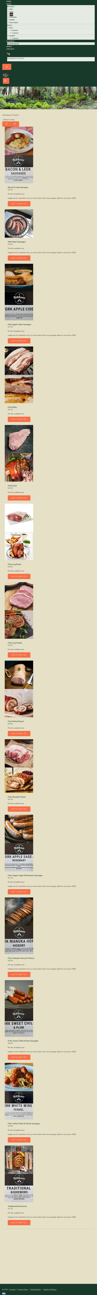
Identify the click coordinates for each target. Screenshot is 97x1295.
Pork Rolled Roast (16, 721)
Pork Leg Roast (14, 564)
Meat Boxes (14, 22)
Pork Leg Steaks (15, 643)
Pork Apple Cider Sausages (19, 324)
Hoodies (15, 30)
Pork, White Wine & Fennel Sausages (24, 1123)
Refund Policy (36, 1289)
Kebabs (12, 19)
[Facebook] (3, 1294)
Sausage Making (13, 43)
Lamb (11, 11)
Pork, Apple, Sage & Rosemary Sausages (25, 875)
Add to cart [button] (17, 204)
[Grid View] (6, 124)
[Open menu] (6, 81)
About (9, 46)
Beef (11, 9)
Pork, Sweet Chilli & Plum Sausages (23, 1041)
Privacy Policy (23, 1289)
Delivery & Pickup (50, 1289)
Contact (10, 49)
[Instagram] (4, 1294)
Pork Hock (12, 485)
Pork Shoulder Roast (17, 797)
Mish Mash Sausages (17, 242)
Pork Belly (12, 407)
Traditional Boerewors (17, 1206)
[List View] (15, 124)
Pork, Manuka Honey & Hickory (21, 958)
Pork (11, 14)
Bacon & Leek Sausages (18, 187)
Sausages (13, 17)
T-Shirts (15, 33)
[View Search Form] (6, 67)
